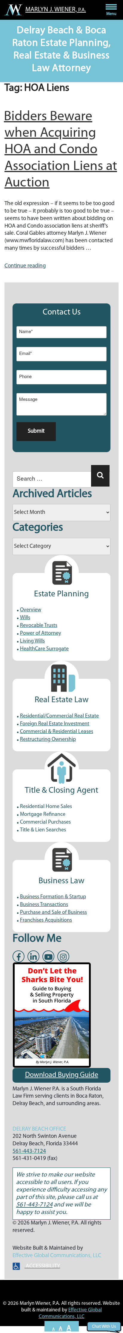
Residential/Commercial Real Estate (59, 716)
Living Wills (32, 641)
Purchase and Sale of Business (53, 912)
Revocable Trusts (38, 625)
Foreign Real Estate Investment (54, 724)
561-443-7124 (29, 1151)
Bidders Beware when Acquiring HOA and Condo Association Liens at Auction (60, 150)
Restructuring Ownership (48, 739)
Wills (25, 618)
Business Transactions (44, 905)
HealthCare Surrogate (44, 649)
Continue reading (25, 266)
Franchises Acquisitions (46, 920)
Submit (36, 431)
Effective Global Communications (51, 1256)
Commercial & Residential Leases (56, 732)
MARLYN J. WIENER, (55, 10)
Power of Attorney (40, 633)
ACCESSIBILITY (42, 1266)
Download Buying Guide (61, 1075)
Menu (111, 14)
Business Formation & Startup (53, 897)
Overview (30, 610)
